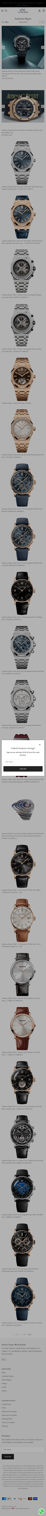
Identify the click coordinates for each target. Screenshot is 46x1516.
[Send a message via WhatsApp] (41, 1511)
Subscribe (23, 769)
